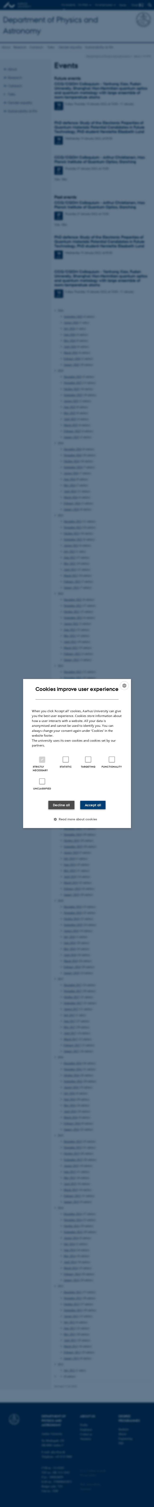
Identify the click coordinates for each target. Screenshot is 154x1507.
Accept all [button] (93, 805)
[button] (77, 819)
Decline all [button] (61, 805)
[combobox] (124, 686)
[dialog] (77, 753)
